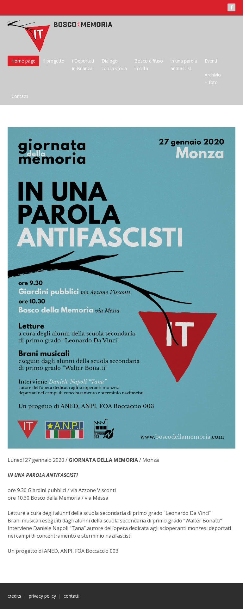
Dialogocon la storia (114, 64)
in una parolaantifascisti (184, 64)
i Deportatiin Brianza (83, 64)
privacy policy (42, 596)
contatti (71, 596)
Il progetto (54, 61)
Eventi (211, 61)
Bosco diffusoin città (148, 64)
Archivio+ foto (213, 78)
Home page (23, 61)
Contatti (19, 96)
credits (14, 596)
